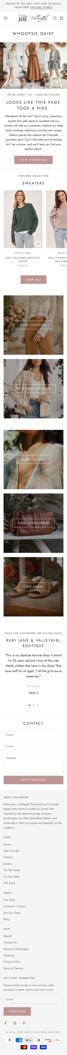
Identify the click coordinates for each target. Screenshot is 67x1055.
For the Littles (11, 877)
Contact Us (10, 942)
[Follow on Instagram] (14, 1023)
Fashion (8, 857)
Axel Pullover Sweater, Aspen (23, 259)
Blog (6, 919)
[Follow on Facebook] (5, 1023)
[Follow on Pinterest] (24, 1023)
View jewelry (33, 459)
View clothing (33, 325)
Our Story (9, 900)
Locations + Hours (14, 906)
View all (33, 280)
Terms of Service (13, 968)
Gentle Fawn (23, 253)
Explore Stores (41, 7)
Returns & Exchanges (16, 949)
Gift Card (9, 883)
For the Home (12, 870)
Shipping (9, 955)
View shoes (33, 587)
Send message (33, 780)
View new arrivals (33, 389)
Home (7, 844)
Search (8, 936)
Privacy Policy (12, 962)
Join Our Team (12, 913)
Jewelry (8, 864)
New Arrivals (11, 851)
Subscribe (17, 1011)
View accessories (33, 523)
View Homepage (33, 160)
